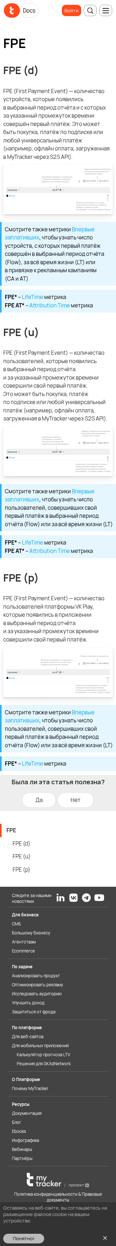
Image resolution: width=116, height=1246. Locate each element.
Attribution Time (49, 305)
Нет (76, 800)
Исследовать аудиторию (37, 994)
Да (39, 800)
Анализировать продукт (36, 976)
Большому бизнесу (31, 933)
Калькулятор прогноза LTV (43, 1055)
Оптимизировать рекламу (37, 985)
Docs (29, 10)
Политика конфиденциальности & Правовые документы (58, 1197)
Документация (27, 1113)
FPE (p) (21, 869)
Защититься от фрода (33, 1012)
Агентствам (24, 942)
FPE (11, 830)
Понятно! (23, 1238)
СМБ (16, 924)
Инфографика (25, 1140)
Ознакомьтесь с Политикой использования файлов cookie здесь (49, 1224)
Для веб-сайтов (28, 1036)
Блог (16, 1122)
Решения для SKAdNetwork (44, 1064)
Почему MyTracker (30, 1088)
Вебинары (22, 1149)
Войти (71, 10)
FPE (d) (21, 843)
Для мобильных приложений (40, 1045)
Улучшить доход (28, 1003)
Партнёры (22, 1158)
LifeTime (32, 297)
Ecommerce (23, 951)
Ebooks (19, 1131)
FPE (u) (22, 856)
